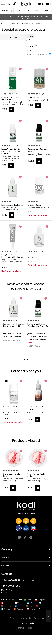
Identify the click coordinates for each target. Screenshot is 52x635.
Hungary (7, 606)
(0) (16, 94)
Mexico (7, 609)
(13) (16, 146)
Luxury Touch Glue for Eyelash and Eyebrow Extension (11, 151)
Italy (30, 606)
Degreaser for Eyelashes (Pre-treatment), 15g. (13, 325)
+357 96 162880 (10, 580)
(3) (43, 94)
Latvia (41, 606)
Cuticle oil (31, 410)
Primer (31, 255)
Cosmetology (34, 10)
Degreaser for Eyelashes (12, 205)
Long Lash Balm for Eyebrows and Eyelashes (12, 256)
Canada (7, 603)
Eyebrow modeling (15, 23)
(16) (16, 251)
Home (3, 23)
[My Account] (14, 3)
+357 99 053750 (10, 585)
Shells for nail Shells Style (11, 475)
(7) (43, 146)
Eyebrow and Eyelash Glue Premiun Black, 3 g (38, 325)
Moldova (20, 609)
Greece (45, 603)
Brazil (29, 600)
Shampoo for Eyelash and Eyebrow (10, 98)
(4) (16, 202)
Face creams (8, 410)
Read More (26, 18)
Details (30, 343)
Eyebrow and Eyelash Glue (37, 150)
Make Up (20, 10)
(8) (43, 251)
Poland (32, 609)
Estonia (32, 603)
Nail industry (6, 10)
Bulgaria (41, 600)
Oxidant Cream (35, 205)
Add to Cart (12, 109)
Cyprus (20, 603)
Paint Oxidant (34, 97)
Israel (20, 606)
